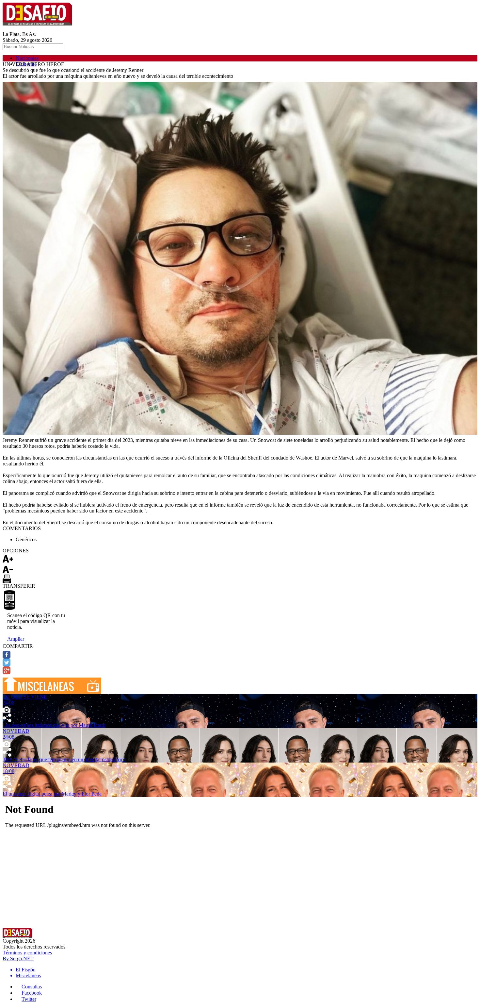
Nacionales (27, 58)
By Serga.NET (18, 958)
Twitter (29, 999)
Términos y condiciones (27, 952)
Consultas (32, 986)
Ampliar (15, 639)
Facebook (32, 993)
